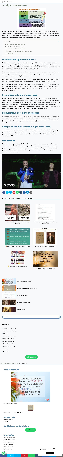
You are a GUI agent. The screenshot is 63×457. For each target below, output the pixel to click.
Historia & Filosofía (7, 346)
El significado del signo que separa (16, 47)
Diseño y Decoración (8, 341)
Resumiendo (10, 53)
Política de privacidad (8, 419)
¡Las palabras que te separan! (10, 403)
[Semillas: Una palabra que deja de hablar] (30, 408)
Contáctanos (6, 421)
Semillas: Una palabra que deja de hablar (13, 412)
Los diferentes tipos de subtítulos (16, 44)
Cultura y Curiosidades (8, 336)
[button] (3, 453)
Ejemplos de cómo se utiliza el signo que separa (19, 51)
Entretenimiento (7, 343)
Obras (4, 349)
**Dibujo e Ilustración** (9, 328)
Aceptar (50, 453)
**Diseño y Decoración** (9, 331)
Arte (4, 333)
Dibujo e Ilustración (7, 338)
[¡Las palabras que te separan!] (30, 387)
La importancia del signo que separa (16, 49)
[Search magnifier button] (59, 317)
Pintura (5, 351)
